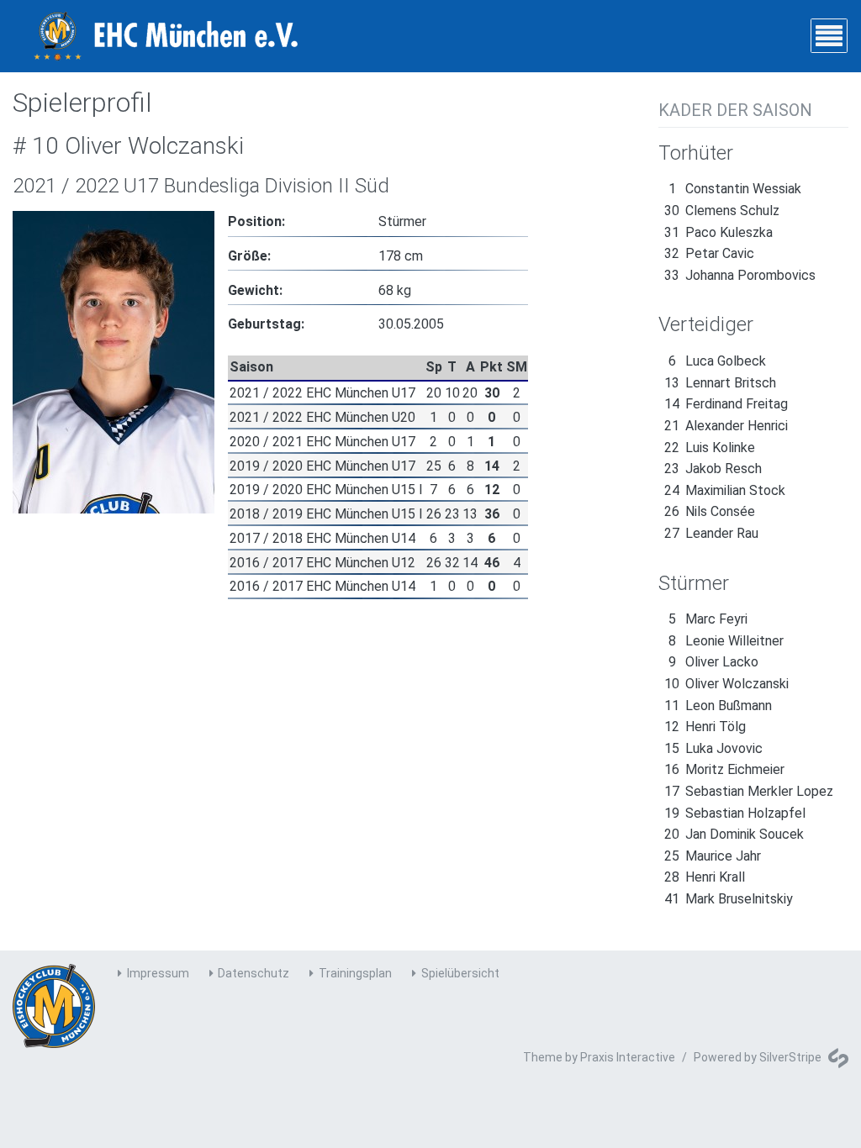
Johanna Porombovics (740, 275)
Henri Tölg (705, 727)
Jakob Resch (713, 469)
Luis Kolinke (709, 448)
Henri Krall (704, 877)
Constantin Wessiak (734, 189)
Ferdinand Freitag (726, 404)
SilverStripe (790, 1057)
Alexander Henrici (726, 426)
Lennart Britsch (720, 383)
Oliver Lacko (713, 662)
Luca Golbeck (717, 361)
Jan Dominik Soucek (734, 834)
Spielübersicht (460, 973)
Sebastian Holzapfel (735, 813)
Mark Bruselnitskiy (728, 899)
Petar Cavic (709, 253)
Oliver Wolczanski (726, 684)
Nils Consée (709, 511)
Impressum (158, 973)
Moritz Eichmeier (724, 769)
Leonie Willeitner (726, 641)
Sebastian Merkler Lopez (748, 791)
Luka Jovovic (713, 748)
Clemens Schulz (721, 211)
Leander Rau (711, 533)
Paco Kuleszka (718, 232)
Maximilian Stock (724, 490)
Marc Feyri (707, 619)
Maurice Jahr (712, 856)
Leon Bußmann (718, 706)
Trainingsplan (355, 973)
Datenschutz (253, 973)
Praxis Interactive (627, 1057)
